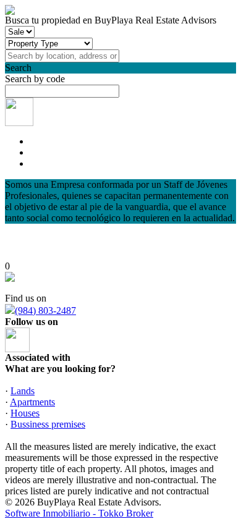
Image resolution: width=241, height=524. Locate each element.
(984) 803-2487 (45, 310)
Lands (23, 391)
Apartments (32, 402)
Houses (25, 413)
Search (18, 67)
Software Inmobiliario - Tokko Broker (79, 513)
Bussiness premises (48, 424)
